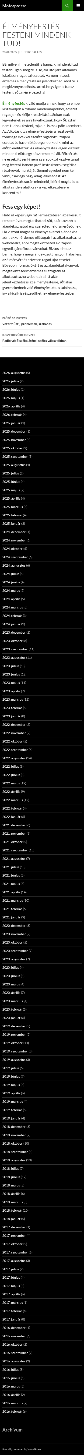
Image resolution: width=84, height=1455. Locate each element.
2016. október (12, 1344)
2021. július (10, 867)
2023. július (10, 666)
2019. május (11, 1085)
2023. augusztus (13, 657)
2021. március (12, 900)
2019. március (12, 1101)
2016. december (14, 1328)
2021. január (11, 917)
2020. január (11, 1018)
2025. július (10, 473)
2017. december (14, 1227)
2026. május (11, 398)
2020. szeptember (15, 951)
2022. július (10, 766)
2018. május (11, 1185)
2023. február (12, 708)
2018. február (12, 1210)
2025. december (14, 431)
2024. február (12, 616)
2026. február (12, 415)
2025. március (12, 507)
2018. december (14, 1127)
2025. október (12, 448)
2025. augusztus (13, 465)
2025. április (11, 498)
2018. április (11, 1194)
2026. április (11, 406)
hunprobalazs (30, 52)
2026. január (11, 423)
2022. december (14, 724)
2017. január (11, 1319)
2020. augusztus (13, 959)
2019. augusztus (13, 1060)
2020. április (11, 993)
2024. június (11, 582)
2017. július (10, 1269)
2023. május (11, 683)
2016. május (11, 1386)
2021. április (11, 892)
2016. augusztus (13, 1361)
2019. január (11, 1118)
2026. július (10, 381)
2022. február (12, 808)
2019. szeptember (15, 1051)
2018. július (10, 1168)
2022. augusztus (13, 758)
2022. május (11, 783)
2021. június (11, 875)
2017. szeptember (15, 1252)
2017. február (12, 1311)
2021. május (11, 884)
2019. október (12, 1043)
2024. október (12, 549)
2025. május (11, 490)
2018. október (12, 1143)
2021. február (12, 909)
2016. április (11, 1395)
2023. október (12, 641)
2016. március (12, 1403)
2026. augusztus (13, 373)
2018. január (11, 1219)
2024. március (12, 607)
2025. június (11, 482)
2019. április (11, 1093)
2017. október (12, 1244)
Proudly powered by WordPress (21, 1449)
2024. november (14, 540)
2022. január (11, 817)
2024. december (14, 532)
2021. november (14, 833)
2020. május (11, 984)
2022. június (11, 775)
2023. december (14, 632)
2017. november (14, 1235)
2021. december (14, 825)
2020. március (12, 1001)
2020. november (14, 934)
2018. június (11, 1177)
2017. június (11, 1277)
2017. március (12, 1302)
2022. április (11, 791)
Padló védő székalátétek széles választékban (34, 338)
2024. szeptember (15, 557)
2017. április (11, 1294)
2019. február (12, 1110)
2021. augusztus (13, 858)
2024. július (10, 574)
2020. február (12, 1009)
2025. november (14, 440)
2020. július (10, 967)
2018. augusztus (13, 1160)
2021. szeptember (15, 850)
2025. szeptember (15, 456)
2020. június (11, 976)
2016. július (10, 1369)
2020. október (12, 942)
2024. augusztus (13, 565)
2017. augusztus (13, 1261)
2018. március (12, 1202)
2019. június (11, 1076)
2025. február (12, 515)
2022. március (12, 800)
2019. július (10, 1068)
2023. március (12, 699)
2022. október (12, 741)
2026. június (11, 389)
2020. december (14, 925)
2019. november (14, 1034)
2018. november (14, 1135)
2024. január (11, 624)
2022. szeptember (15, 750)
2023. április (11, 691)
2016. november (14, 1336)
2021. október (12, 842)
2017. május (11, 1286)
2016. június (11, 1378)
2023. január (11, 716)
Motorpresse (14, 5)
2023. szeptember (15, 649)
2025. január (11, 523)
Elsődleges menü (78, 5)
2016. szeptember (15, 1353)
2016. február (12, 1411)
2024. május (11, 590)
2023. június (11, 674)
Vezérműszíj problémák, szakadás (27, 321)
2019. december (14, 1026)
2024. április (11, 599)
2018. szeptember (15, 1152)
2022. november (14, 733)
